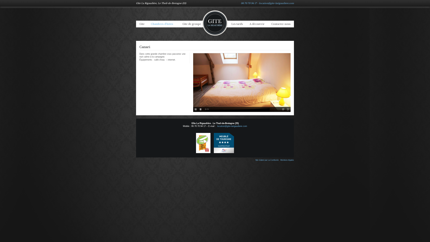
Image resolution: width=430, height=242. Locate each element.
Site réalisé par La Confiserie (267, 160)
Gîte (141, 24)
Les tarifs (237, 24)
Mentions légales (287, 160)
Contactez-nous (281, 24)
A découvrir (257, 24)
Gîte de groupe (191, 24)
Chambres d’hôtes (162, 24)
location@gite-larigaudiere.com (276, 3)
